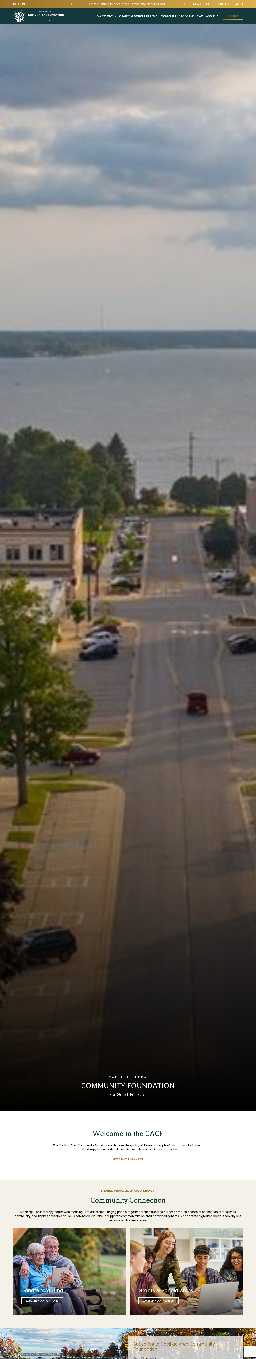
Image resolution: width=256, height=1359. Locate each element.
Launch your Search (158, 1301)
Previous (72, 4)
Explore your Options (42, 1301)
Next (184, 4)
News (197, 4)
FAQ (209, 4)
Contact (223, 4)
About (211, 16)
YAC (200, 16)
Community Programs (178, 16)
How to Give (104, 16)
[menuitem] (197, 4)
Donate (233, 16)
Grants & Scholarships (137, 16)
